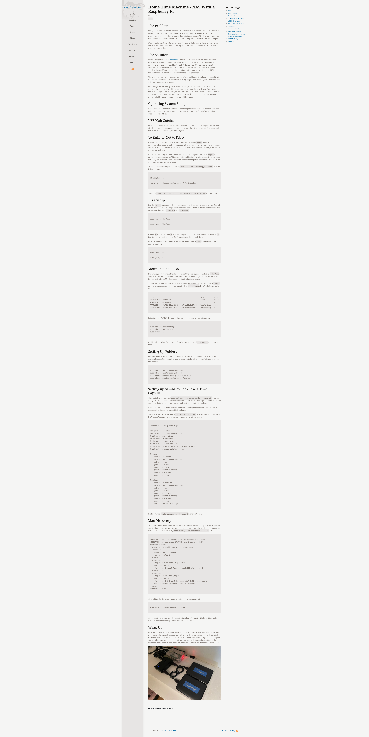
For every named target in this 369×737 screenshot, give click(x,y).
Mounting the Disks (234, 29)
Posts (132, 14)
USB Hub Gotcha (234, 21)
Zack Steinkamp (229, 730)
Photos (132, 26)
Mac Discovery (233, 39)
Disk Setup (231, 26)
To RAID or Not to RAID (236, 24)
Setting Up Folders (234, 31)
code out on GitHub (169, 730)
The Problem (232, 13)
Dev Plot (132, 50)
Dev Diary (132, 44)
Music (132, 38)
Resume (132, 56)
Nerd (150, 19)
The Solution (232, 16)
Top (229, 11)
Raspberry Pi (174, 60)
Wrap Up (231, 41)
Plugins (132, 20)
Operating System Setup (236, 18)
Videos (132, 32)
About (132, 62)
